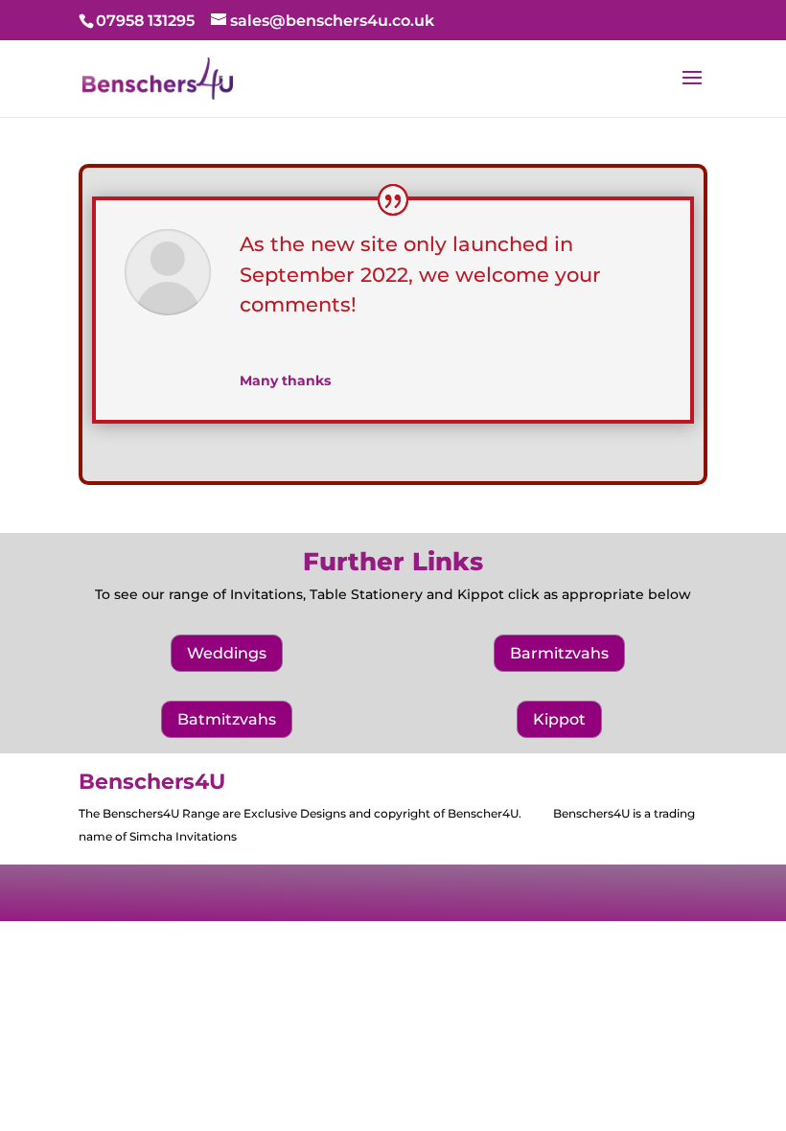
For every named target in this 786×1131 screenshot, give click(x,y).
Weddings (226, 653)
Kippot (559, 719)
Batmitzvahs (226, 719)
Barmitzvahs (559, 653)
